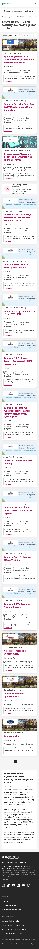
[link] (28, 761)
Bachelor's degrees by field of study (14, 929)
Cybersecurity (13, 35)
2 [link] (19, 761)
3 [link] (23, 761)
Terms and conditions (8, 944)
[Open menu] (35, 3)
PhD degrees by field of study (12, 934)
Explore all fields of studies (11, 921)
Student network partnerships (12, 910)
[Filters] (35, 35)
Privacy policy (20, 944)
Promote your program (9, 905)
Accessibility (29, 944)
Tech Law (25, 35)
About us (5, 901)
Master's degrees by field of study (13, 925)
